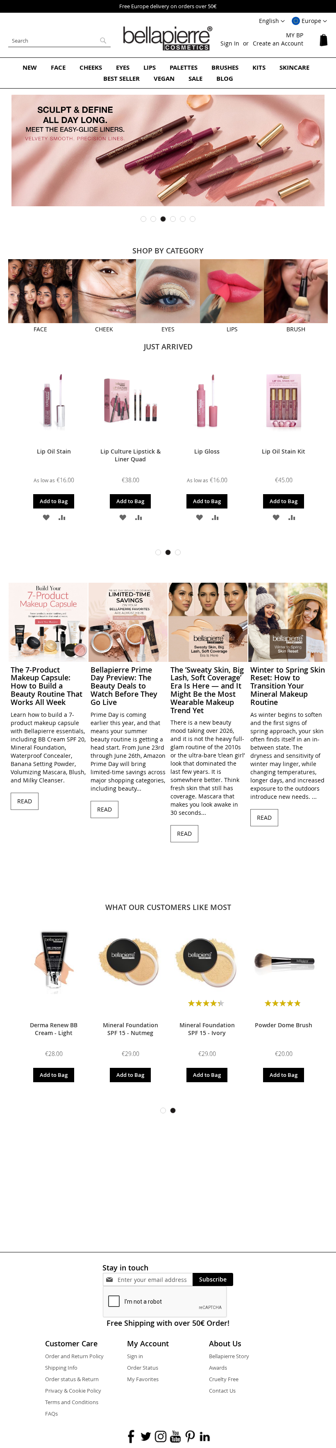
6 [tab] (192, 219)
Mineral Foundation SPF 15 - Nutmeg (130, 1029)
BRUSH (295, 329)
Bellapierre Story (229, 1356)
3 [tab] (163, 219)
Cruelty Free (223, 1379)
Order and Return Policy (74, 1356)
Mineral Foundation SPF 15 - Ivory (207, 1029)
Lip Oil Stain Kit (283, 451)
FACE (40, 329)
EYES (168, 329)
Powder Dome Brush (283, 1025)
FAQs (51, 1413)
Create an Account (278, 43)
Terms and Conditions (71, 1402)
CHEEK (104, 329)
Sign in (135, 1356)
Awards (218, 1367)
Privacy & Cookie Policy (73, 1390)
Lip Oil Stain (54, 451)
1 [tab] (143, 219)
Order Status (142, 1367)
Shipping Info (61, 1367)
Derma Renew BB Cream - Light (53, 1029)
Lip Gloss (207, 451)
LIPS (232, 329)
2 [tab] (153, 219)
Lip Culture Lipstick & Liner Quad (130, 455)
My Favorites (143, 1379)
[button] (309, 21)
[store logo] (168, 38)
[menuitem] (30, 67)
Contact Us (222, 1390)
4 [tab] (173, 219)
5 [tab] (183, 219)
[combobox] (59, 40)
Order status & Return (72, 1379)
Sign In (229, 43)
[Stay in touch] (155, 1280)
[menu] (168, 73)
